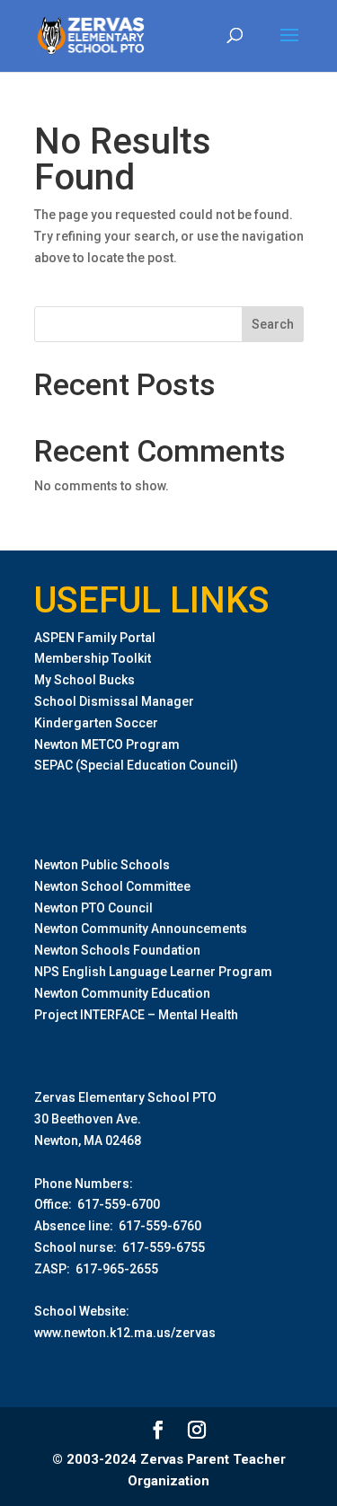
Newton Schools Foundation (117, 950)
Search (273, 324)
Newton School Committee (112, 886)
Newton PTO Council (93, 908)
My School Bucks (84, 680)
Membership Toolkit (92, 658)
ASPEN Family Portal (94, 637)
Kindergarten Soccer (96, 723)
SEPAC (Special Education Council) (136, 765)
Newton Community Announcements (140, 928)
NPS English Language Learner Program (153, 971)
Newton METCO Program (107, 744)
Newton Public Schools (102, 865)
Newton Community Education (122, 993)
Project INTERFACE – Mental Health (136, 1015)
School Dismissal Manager (114, 701)
